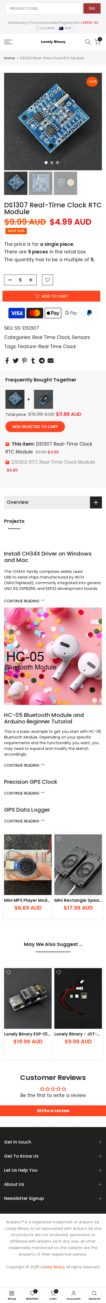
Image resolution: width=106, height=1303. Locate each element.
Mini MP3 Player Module (29, 900)
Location (47, 28)
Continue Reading (22, 601)
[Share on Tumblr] (33, 360)
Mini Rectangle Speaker (80, 900)
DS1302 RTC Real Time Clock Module (53, 462)
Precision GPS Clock (30, 782)
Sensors (81, 337)
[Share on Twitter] (16, 360)
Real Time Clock (51, 337)
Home (9, 58)
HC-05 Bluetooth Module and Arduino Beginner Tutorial (44, 718)
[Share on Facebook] (7, 360)
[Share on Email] (51, 360)
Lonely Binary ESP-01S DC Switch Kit (42, 1034)
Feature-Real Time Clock (47, 346)
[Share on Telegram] (42, 360)
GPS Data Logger (27, 810)
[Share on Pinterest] (24, 360)
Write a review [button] (53, 1111)
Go (92, 8)
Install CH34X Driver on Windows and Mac (48, 557)
